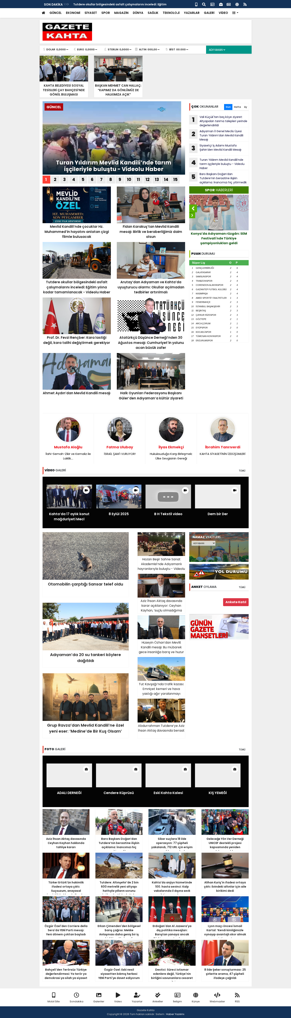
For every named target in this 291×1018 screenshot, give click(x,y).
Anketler (157, 1001)
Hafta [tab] (237, 107)
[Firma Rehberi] (221, 4)
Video (118, 1001)
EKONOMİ (73, 13)
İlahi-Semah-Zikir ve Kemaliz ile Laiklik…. (68, 452)
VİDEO (223, 13)
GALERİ (209, 13)
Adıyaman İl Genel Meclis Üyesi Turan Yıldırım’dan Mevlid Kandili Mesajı (217, 135)
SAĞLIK (153, 13)
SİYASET (91, 13)
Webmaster (217, 1001)
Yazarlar (137, 1001)
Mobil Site (54, 1001)
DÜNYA (138, 13)
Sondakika (76, 1001)
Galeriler (98, 1001)
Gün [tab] (228, 107)
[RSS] (245, 4)
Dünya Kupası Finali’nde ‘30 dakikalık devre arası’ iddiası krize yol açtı (218, 238)
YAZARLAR (192, 13)
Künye (196, 1001)
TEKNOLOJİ (171, 13)
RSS (237, 1001)
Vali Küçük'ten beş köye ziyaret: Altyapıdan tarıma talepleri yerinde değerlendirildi (219, 121)
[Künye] (237, 4)
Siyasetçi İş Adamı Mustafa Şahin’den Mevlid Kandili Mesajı (216, 148)
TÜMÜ (242, 470)
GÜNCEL (55, 13)
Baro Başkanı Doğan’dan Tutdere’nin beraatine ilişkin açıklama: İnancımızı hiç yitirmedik (219, 178)
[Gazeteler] (229, 4)
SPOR (105, 13)
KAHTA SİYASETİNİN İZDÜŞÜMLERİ (222, 450)
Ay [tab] (245, 107)
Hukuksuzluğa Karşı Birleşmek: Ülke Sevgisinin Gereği (171, 452)
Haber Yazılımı (175, 1014)
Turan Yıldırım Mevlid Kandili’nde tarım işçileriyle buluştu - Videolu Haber (113, 166)
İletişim (177, 1001)
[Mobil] (196, 4)
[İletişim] (212, 4)
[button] (235, 13)
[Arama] (204, 4)
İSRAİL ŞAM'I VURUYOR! (120, 450)
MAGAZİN (121, 13)
